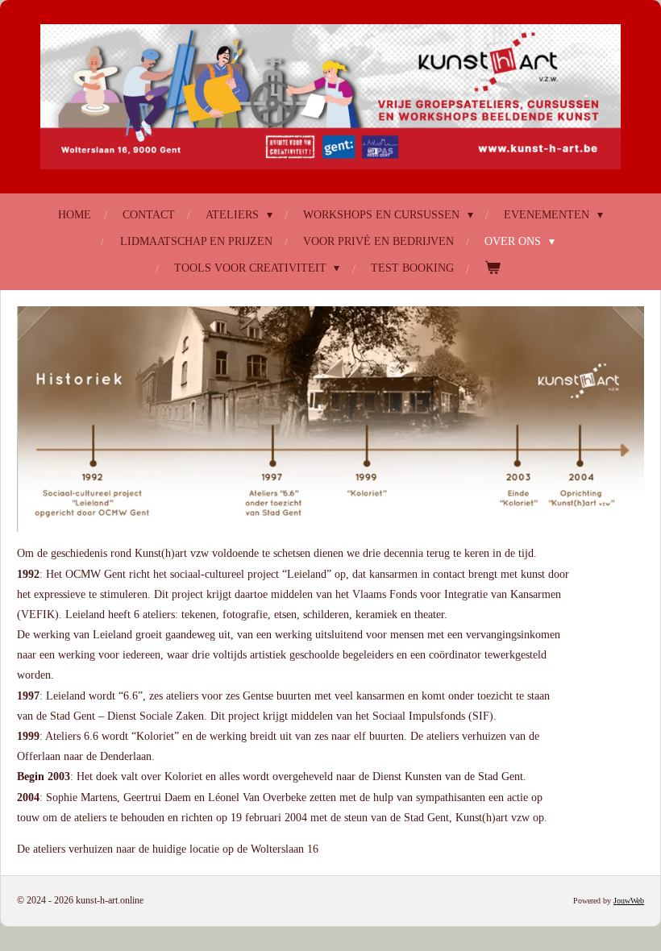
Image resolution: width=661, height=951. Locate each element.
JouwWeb (628, 900)
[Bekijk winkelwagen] (492, 268)
